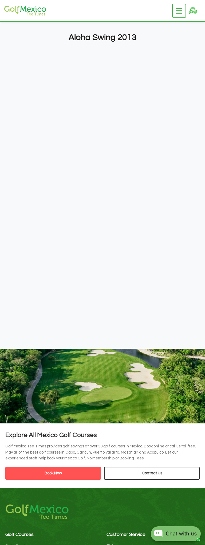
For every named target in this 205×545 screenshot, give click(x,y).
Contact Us (152, 473)
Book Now (53, 473)
